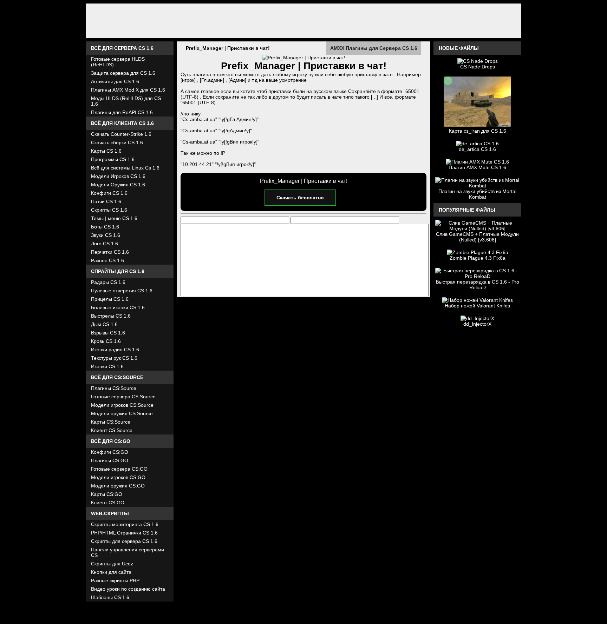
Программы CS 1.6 (113, 159)
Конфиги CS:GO (109, 452)
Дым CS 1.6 (104, 324)
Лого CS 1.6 (104, 243)
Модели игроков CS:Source (122, 405)
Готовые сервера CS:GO (119, 469)
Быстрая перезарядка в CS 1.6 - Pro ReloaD (477, 284)
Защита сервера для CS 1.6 (123, 73)
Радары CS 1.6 (108, 282)
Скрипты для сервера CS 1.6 (124, 541)
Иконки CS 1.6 (107, 366)
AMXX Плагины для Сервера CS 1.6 (373, 48)
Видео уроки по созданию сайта (128, 589)
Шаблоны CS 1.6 (110, 597)
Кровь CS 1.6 (106, 341)
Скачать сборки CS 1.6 (117, 142)
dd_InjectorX (477, 324)
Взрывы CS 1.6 (108, 333)
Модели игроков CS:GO (118, 477)
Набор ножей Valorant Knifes (477, 305)
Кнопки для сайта (111, 572)
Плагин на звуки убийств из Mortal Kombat (477, 194)
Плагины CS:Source (113, 388)
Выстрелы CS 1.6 (111, 316)
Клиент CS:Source (111, 430)
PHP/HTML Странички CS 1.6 (124, 533)
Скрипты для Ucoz (112, 563)
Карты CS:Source (110, 422)
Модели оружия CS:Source (122, 413)
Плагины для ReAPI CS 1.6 (122, 112)
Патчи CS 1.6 (106, 201)
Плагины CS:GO (109, 460)
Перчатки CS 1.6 (110, 252)
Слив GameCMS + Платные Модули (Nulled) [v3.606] (477, 237)
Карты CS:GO (106, 494)
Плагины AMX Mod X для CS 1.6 (128, 90)
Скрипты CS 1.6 (109, 210)
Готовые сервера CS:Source (123, 396)
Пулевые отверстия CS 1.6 (121, 290)
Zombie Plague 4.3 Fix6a (477, 258)
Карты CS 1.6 (106, 151)
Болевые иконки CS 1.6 (118, 307)
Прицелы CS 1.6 (110, 299)
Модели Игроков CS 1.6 (118, 176)
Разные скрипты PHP (115, 580)
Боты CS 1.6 (105, 227)
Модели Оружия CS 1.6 (118, 184)
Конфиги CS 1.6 (109, 193)
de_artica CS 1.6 (477, 149)
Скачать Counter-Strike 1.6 (121, 134)
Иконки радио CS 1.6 (115, 349)
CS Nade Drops (477, 66)
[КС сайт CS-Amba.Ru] (303, 21)
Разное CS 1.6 (107, 260)
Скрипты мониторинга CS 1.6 (124, 524)
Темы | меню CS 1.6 (114, 218)
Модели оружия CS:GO (118, 486)
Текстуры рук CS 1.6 (114, 358)
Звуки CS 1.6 (105, 235)
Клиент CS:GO (107, 502)
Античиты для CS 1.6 (115, 81)
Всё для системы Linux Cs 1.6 (125, 168)
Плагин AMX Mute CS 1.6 (477, 167)
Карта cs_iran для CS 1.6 (477, 131)
